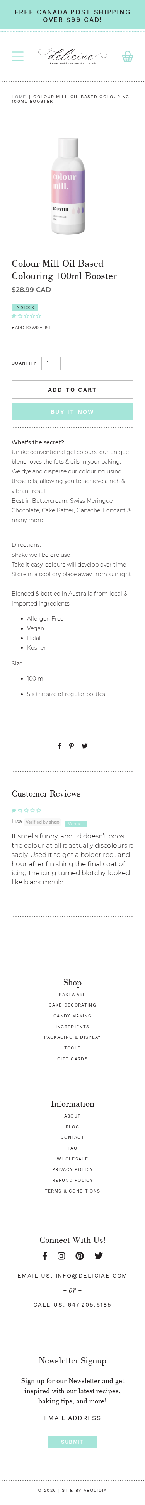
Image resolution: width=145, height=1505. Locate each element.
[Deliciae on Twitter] (98, 1256)
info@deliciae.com (92, 1275)
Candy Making (72, 1016)
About (72, 1116)
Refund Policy (72, 1180)
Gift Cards (72, 1058)
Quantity (24, 363)
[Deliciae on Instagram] (61, 1256)
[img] (72, 810)
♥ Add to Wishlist (31, 327)
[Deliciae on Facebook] (45, 1256)
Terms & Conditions (73, 1191)
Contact (72, 1137)
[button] (26, 315)
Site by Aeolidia (84, 1490)
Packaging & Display (72, 1037)
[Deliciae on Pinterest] (79, 1256)
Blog (72, 1127)
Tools (72, 1048)
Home (19, 96)
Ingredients (73, 1026)
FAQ (72, 1148)
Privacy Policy (72, 1169)
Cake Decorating (72, 1005)
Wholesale (72, 1159)
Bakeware (72, 994)
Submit (72, 1442)
